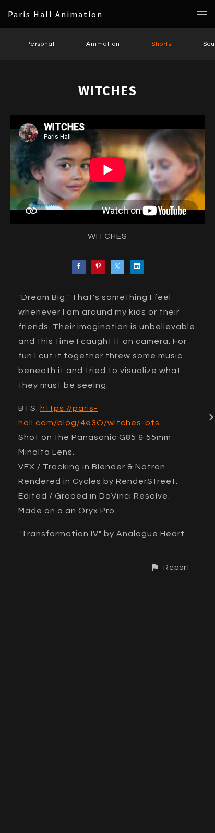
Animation (103, 44)
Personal (40, 44)
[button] (170, 567)
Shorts (161, 44)
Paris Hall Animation (55, 14)
